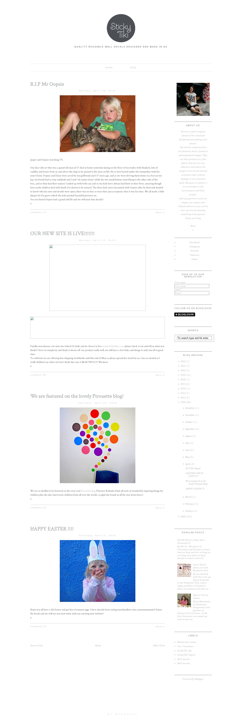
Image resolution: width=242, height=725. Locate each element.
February (189, 504)
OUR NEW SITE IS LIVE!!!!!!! (62, 233)
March (188, 497)
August (188, 436)
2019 (183, 375)
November (190, 415)
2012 (183, 393)
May (187, 457)
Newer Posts (36, 645)
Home (109, 67)
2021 (183, 366)
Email (178, 289)
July (187, 443)
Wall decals (183, 659)
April (187, 464)
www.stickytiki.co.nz (113, 346)
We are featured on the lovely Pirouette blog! (77, 396)
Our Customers (185, 646)
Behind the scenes (186, 642)
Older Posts (159, 645)
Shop (133, 67)
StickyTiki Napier (186, 655)
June (187, 450)
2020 (183, 370)
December (190, 408)
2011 (183, 397)
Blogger (199, 679)
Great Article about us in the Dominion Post (200, 567)
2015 (183, 384)
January (189, 511)
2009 (183, 516)
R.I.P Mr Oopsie (47, 84)
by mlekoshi (123, 714)
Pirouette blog (88, 491)
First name (179, 282)
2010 (183, 402)
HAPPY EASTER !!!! (52, 528)
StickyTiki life (184, 650)
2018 (183, 379)
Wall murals (183, 663)
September (190, 429)
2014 (183, 388)
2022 (183, 361)
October (189, 422)
